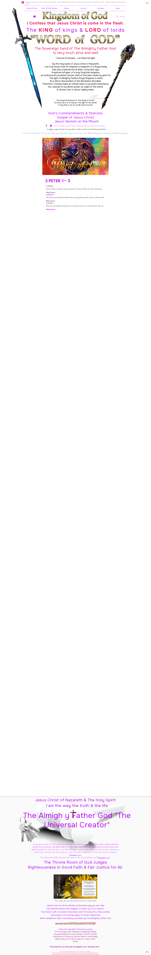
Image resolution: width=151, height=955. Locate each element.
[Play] (51, 126)
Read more (50, 192)
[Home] (22, 2)
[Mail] (34, 16)
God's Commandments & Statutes (75, 113)
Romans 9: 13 (103, 857)
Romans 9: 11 (75, 854)
